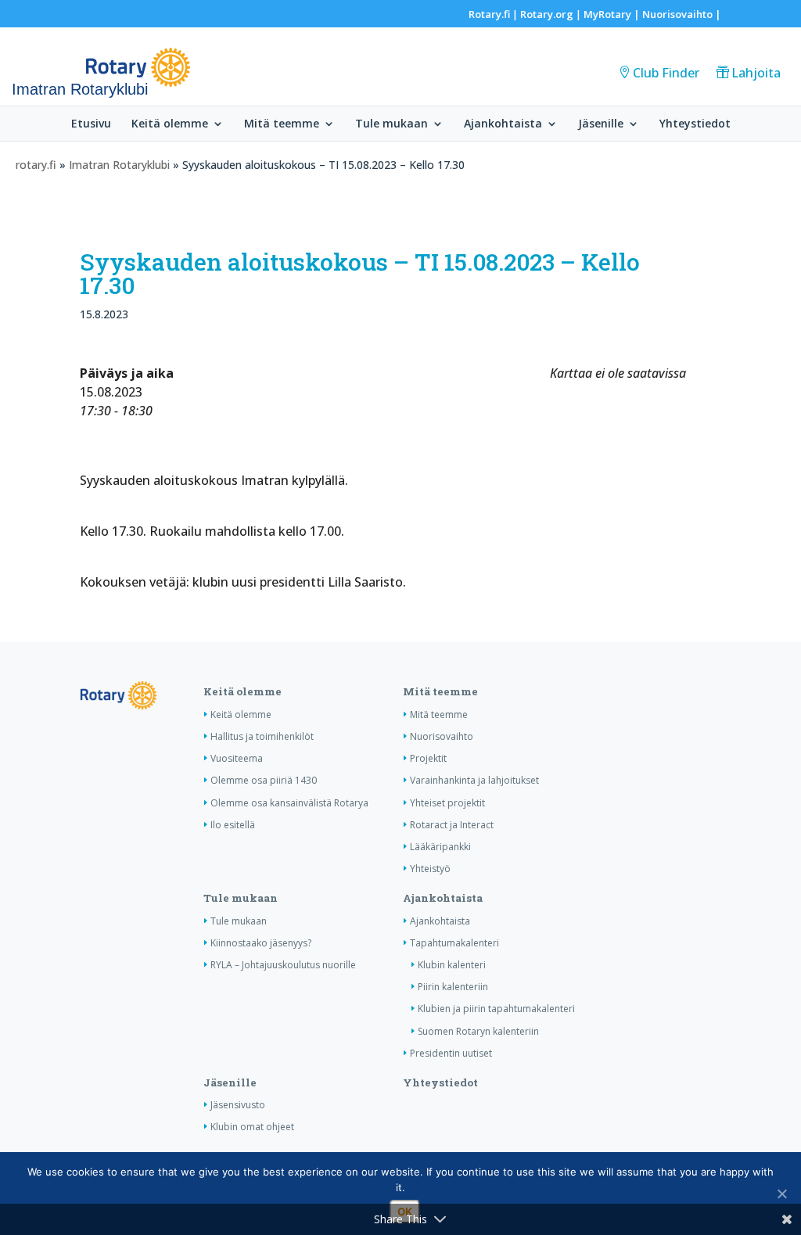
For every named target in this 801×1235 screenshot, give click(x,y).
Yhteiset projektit (447, 803)
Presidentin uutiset (451, 1053)
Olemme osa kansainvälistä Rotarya (289, 803)
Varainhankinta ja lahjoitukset (474, 780)
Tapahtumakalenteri (454, 943)
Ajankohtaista (503, 124)
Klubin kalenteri (452, 964)
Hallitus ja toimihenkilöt (262, 736)
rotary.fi (36, 164)
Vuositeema (236, 758)
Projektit (428, 758)
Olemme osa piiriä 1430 (263, 780)
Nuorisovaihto (677, 14)
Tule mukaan (391, 124)
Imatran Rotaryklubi (119, 164)
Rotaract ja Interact (452, 824)
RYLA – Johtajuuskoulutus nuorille (283, 964)
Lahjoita (756, 72)
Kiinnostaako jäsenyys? (260, 943)
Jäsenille (600, 124)
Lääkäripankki (440, 846)
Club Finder (666, 72)
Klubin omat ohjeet (252, 1126)
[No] (781, 1193)
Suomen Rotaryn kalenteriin (478, 1031)
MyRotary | (613, 14)
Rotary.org (546, 14)
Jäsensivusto (237, 1104)
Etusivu (91, 124)
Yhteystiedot (695, 124)
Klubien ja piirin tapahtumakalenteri (496, 1008)
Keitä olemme (169, 124)
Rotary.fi (489, 14)
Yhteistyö (430, 868)
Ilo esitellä (232, 824)
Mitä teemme (281, 124)
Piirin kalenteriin (453, 986)
